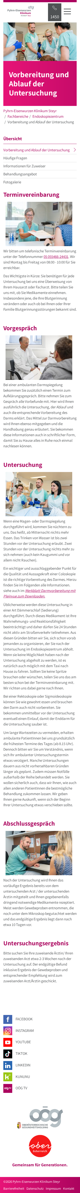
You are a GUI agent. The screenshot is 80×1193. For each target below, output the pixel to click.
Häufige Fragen (15, 158)
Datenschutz (35, 1188)
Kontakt (68, 1188)
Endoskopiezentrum (48, 116)
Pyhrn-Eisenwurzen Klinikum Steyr (30, 110)
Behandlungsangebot (20, 174)
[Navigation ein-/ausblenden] (67, 11)
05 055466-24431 (56, 256)
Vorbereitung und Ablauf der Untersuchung (40, 150)
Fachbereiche (18, 116)
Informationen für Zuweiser (24, 166)
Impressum (53, 1188)
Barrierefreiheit (13, 1188)
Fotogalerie (12, 182)
